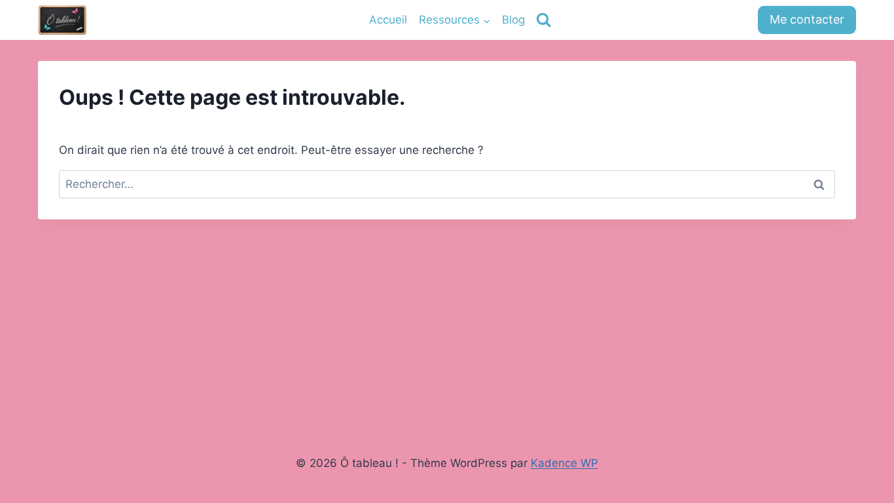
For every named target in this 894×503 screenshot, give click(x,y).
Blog (513, 19)
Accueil (388, 19)
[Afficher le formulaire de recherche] (543, 20)
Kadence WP (564, 463)
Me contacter (807, 19)
